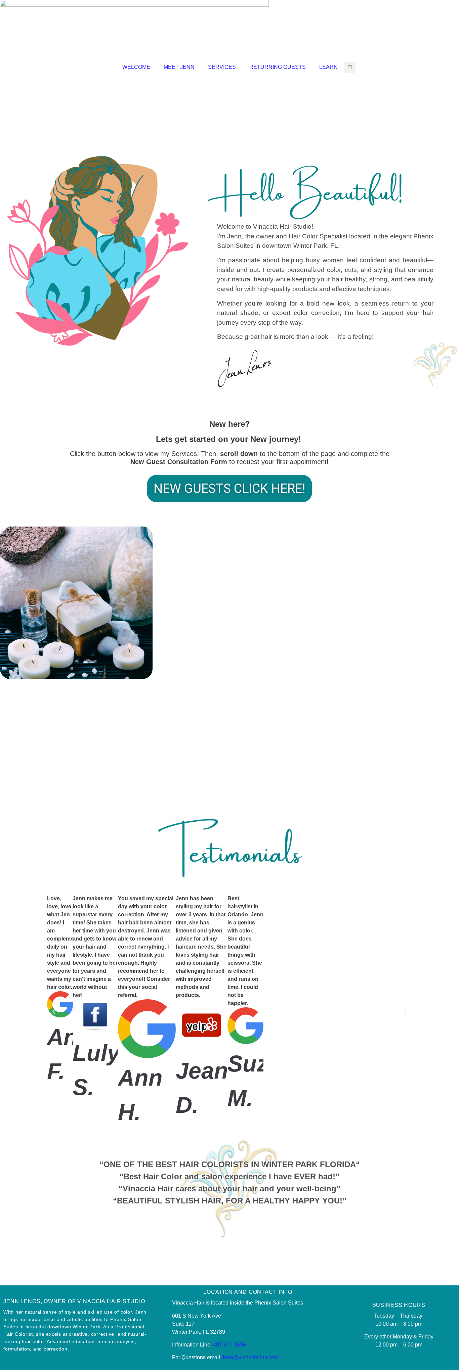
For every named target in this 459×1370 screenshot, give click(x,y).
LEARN (328, 67)
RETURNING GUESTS (277, 67)
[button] (350, 67)
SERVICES (222, 67)
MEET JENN (179, 67)
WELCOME (136, 67)
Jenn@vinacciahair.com (250, 1357)
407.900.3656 (229, 1345)
